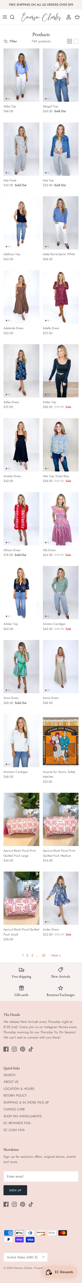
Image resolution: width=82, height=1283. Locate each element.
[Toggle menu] (5, 17)
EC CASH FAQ (13, 1130)
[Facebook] (6, 1049)
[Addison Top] (21, 222)
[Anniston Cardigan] (21, 740)
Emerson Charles (23, 1268)
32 (43, 955)
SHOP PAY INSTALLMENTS (22, 1116)
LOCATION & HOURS (18, 1088)
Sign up (15, 1190)
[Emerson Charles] (41, 16)
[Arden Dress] (61, 898)
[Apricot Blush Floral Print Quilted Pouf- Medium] (61, 819)
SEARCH (9, 1075)
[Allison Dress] (21, 518)
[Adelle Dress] (61, 296)
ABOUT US (10, 1081)
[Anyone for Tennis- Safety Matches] (61, 740)
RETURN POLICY (15, 1095)
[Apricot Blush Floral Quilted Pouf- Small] (21, 898)
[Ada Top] (61, 149)
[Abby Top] (21, 75)
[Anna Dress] (21, 666)
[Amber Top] (21, 592)
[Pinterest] (22, 1049)
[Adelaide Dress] (21, 296)
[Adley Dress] (21, 370)
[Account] (67, 17)
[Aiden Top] (61, 370)
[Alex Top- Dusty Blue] (61, 444)
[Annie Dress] (61, 666)
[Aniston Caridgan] (61, 592)
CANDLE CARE (14, 1109)
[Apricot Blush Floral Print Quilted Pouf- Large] (21, 819)
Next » (56, 955)
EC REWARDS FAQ (16, 1123)
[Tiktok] (30, 1049)
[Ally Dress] (61, 518)
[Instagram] (14, 1049)
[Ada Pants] (21, 149)
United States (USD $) (22, 1257)
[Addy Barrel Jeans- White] (61, 222)
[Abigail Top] (61, 75)
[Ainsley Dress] (21, 444)
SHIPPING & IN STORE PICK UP (26, 1102)
